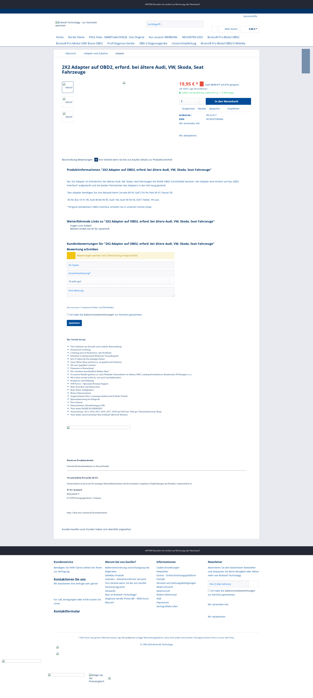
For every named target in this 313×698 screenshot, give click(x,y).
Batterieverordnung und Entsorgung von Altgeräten (127, 569)
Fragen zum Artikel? (80, 225)
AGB (158, 598)
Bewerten (215, 108)
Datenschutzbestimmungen (99, 314)
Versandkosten (128, 637)
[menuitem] (175, 25)
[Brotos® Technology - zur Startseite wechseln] (80, 25)
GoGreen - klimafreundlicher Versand (125, 579)
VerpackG (110, 590)
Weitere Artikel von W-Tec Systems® (89, 228)
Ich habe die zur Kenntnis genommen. (106, 314)
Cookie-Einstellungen (167, 567)
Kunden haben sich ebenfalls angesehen (108, 529)
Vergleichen (188, 108)
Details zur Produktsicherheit (156, 159)
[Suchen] (201, 24)
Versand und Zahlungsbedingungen (176, 583)
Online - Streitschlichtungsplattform (176, 575)
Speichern (74, 322)
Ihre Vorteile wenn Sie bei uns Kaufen (119, 159)
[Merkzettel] (214, 29)
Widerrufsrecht (164, 586)
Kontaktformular (67, 611)
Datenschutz (163, 590)
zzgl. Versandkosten (198, 88)
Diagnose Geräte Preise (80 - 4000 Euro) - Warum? (127, 600)
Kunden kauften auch (74, 529)
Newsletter (162, 571)
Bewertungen (87, 159)
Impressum (162, 602)
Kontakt (160, 579)
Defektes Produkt (114, 575)
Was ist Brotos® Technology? (121, 594)
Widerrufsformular (166, 594)
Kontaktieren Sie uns (70, 579)
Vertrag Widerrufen (167, 606)
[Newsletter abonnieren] (254, 584)
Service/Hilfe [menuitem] (250, 16)
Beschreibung (69, 159)
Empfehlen (233, 108)
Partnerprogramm (115, 586)
